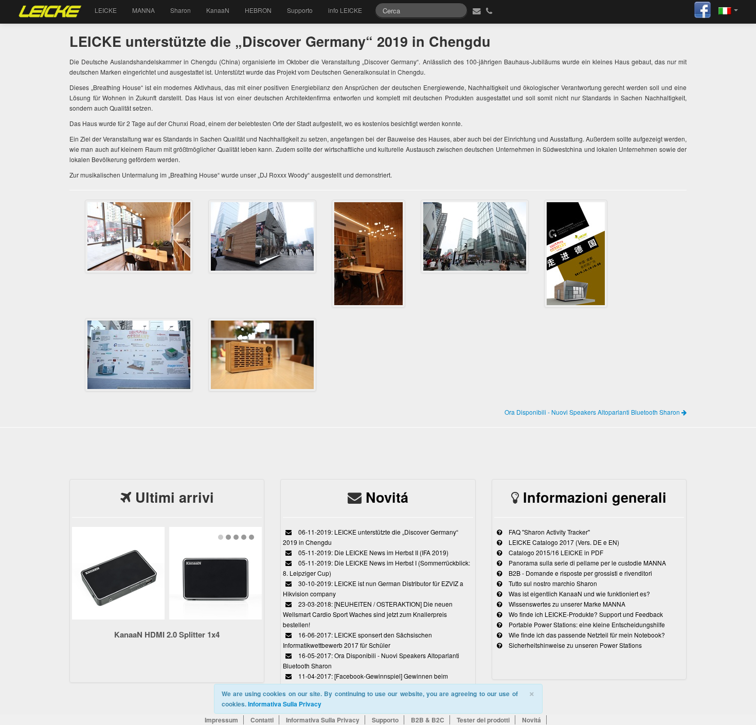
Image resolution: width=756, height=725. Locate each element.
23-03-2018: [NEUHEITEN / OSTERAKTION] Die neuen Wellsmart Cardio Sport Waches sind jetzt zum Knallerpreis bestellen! (368, 614)
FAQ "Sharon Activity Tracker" (548, 531)
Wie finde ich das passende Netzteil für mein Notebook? (586, 634)
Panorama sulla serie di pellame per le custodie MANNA (586, 562)
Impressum (221, 719)
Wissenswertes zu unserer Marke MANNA (566, 603)
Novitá (387, 497)
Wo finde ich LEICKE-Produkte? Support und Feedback (585, 614)
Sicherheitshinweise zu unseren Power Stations (574, 645)
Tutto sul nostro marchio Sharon (552, 583)
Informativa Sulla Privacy (284, 704)
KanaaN (217, 10)
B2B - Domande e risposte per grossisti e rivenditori (579, 573)
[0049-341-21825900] (490, 10)
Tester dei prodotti (483, 719)
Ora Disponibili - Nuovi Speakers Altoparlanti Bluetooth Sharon (593, 412)
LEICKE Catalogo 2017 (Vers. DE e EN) (563, 542)
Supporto (300, 10)
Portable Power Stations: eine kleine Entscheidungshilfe (586, 624)
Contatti (262, 719)
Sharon (180, 10)
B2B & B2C (427, 719)
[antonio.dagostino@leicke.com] (475, 10)
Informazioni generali (595, 497)
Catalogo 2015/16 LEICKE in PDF (555, 552)
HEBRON (258, 10)
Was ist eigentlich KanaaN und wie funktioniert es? (578, 593)
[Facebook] (702, 8)
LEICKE (106, 10)
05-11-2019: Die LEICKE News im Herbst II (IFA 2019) (372, 552)
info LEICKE (345, 10)
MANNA (143, 10)
